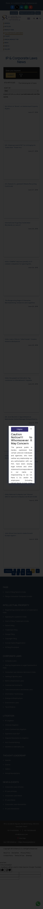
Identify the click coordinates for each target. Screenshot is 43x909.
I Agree (19, 429)
